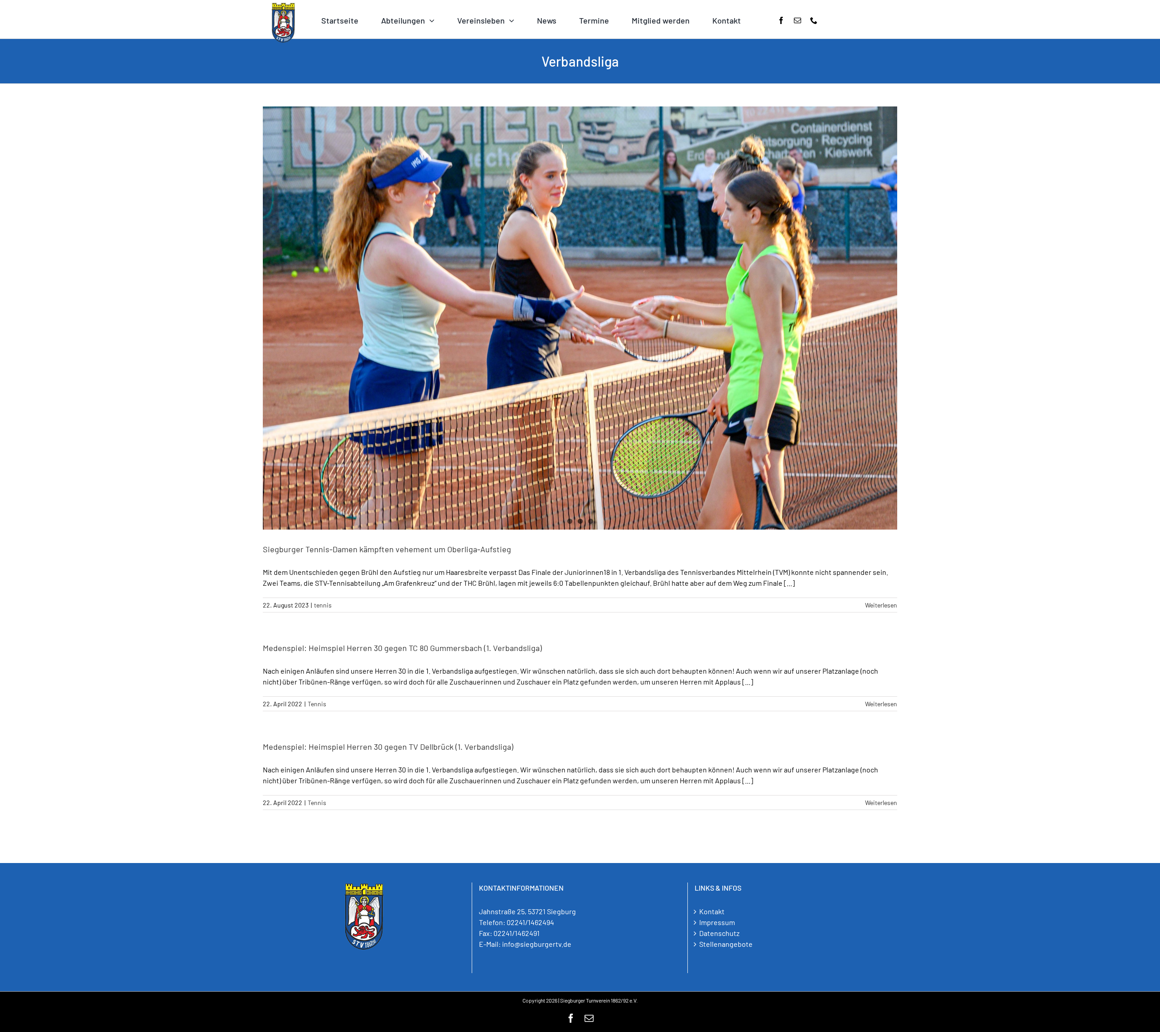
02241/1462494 (530, 922)
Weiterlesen (881, 605)
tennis (323, 605)
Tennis (317, 704)
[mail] (797, 20)
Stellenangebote (726, 944)
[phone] (813, 20)
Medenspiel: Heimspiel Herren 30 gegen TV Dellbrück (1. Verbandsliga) (388, 747)
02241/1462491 (516, 933)
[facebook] (781, 20)
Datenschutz (719, 933)
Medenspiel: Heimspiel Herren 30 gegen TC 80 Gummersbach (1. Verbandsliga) (402, 648)
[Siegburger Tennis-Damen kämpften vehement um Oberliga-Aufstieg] (580, 318)
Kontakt (712, 911)
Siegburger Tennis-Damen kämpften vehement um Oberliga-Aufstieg (387, 549)
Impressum (717, 922)
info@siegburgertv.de (536, 944)
